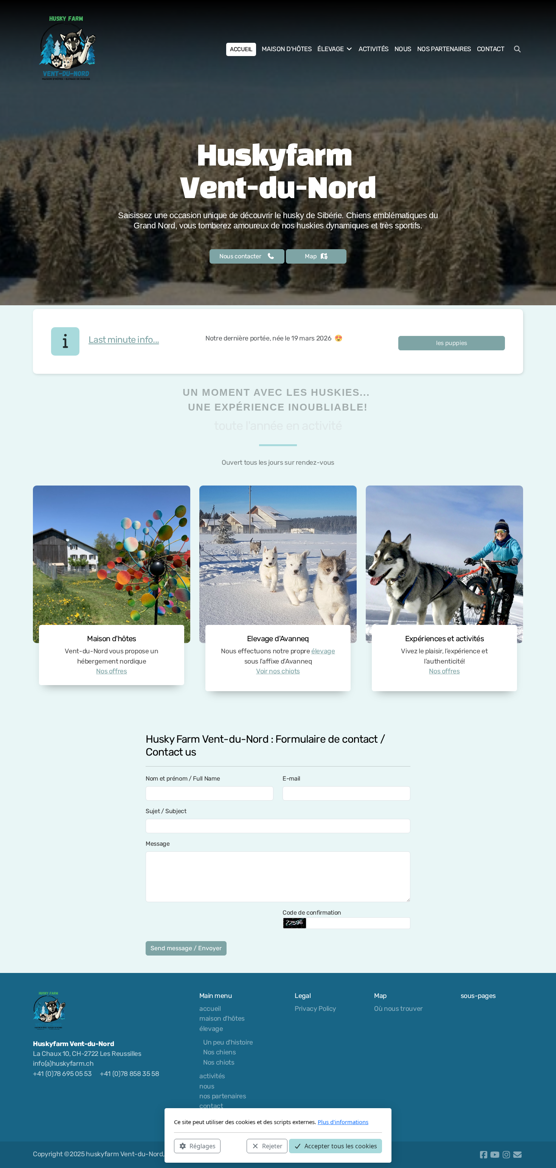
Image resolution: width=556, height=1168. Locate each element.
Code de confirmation (312, 912)
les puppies (451, 343)
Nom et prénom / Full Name (183, 778)
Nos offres (111, 671)
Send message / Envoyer (186, 948)
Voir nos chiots (278, 671)
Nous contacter (240, 256)
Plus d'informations (343, 1122)
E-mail (291, 778)
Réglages (202, 1145)
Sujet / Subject (166, 811)
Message (158, 843)
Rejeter (272, 1145)
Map (311, 256)
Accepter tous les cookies (340, 1145)
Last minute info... (124, 339)
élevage (323, 651)
